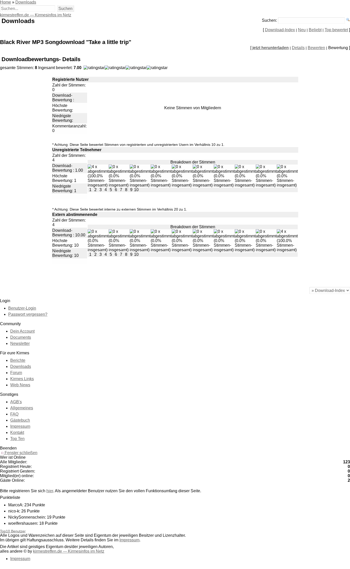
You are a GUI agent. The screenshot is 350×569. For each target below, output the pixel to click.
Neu (302, 30)
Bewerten (316, 48)
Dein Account (22, 331)
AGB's (16, 402)
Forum (16, 372)
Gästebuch (20, 420)
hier (49, 491)
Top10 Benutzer (13, 531)
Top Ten (17, 438)
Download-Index (280, 30)
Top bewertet (336, 30)
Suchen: (269, 20)
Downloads (25, 2)
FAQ (14, 414)
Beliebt (315, 30)
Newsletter (20, 343)
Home (5, 2)
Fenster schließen (20, 453)
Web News (20, 385)
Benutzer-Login (22, 308)
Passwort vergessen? (27, 314)
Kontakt (17, 432)
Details (298, 48)
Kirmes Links (22, 379)
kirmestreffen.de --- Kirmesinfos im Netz (35, 15)
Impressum (20, 426)
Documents (20, 337)
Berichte (17, 360)
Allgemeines (21, 408)
